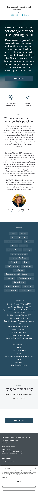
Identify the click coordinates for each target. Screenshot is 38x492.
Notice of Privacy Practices (8, 446)
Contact (26, 15)
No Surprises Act (6, 449)
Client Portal (19, 79)
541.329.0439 (13, 15)
